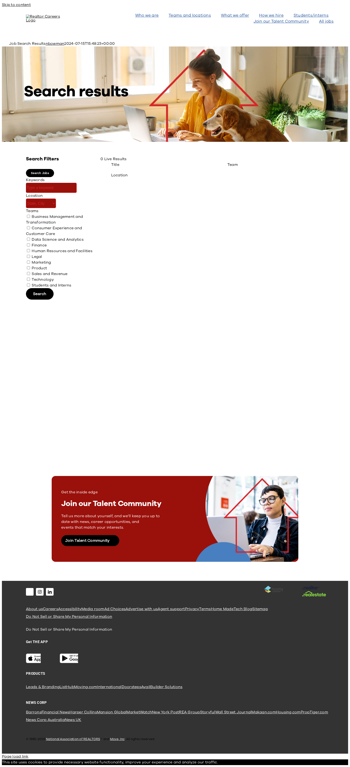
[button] (40, 173)
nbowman (55, 43)
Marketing (41, 262)
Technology (43, 279)
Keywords (35, 180)
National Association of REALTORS (73, 739)
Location (34, 195)
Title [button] (115, 164)
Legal (37, 256)
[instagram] (40, 592)
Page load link (15, 756)
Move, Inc (117, 739)
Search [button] (39, 294)
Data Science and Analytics (58, 239)
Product (39, 268)
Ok (220, 762)
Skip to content (16, 4)
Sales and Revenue (49, 273)
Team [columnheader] (232, 164)
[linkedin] (50, 592)
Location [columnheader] (119, 175)
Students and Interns (51, 285)
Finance (39, 245)
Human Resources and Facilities (62, 251)
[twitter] (30, 592)
